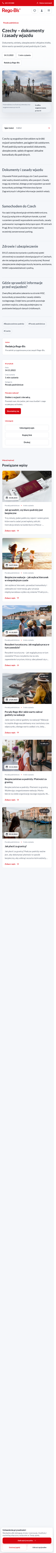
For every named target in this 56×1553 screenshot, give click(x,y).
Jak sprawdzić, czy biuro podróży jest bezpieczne (24, 511)
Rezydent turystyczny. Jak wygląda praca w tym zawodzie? (27, 646)
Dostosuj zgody (14, 1547)
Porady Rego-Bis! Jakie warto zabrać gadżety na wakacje (24, 713)
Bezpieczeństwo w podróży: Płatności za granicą (26, 781)
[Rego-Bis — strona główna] (11, 10)
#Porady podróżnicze (37, 324)
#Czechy (7, 331)
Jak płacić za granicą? (16, 846)
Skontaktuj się (13, 411)
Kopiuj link (27, 435)
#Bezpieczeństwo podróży (14, 324)
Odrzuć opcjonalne (39, 1547)
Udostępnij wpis (27, 428)
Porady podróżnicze (11, 23)
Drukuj (27, 442)
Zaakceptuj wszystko (25, 1540)
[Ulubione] (35, 10)
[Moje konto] (42, 10)
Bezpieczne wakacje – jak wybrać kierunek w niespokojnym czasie (26, 579)
